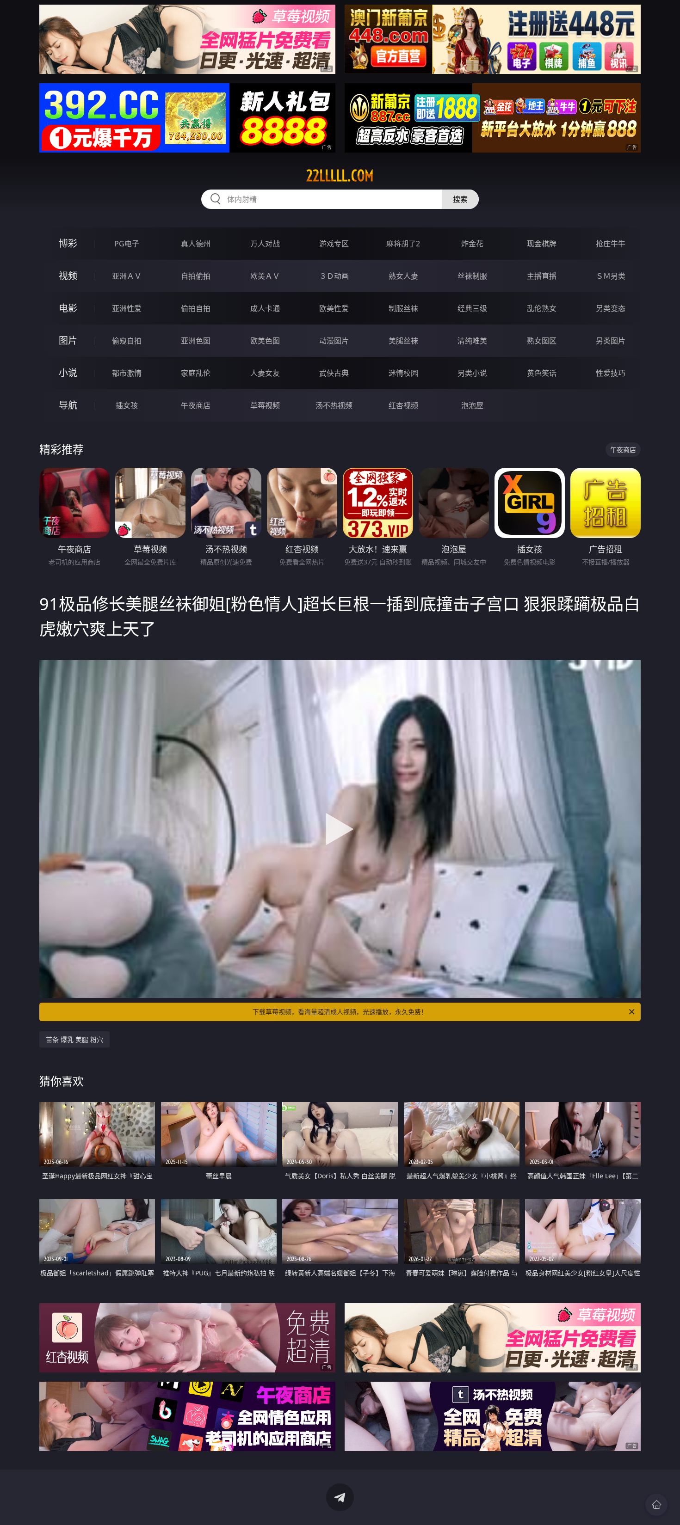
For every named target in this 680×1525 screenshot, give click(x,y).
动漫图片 (334, 341)
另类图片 (610, 341)
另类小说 (472, 373)
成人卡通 (265, 308)
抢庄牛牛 (610, 244)
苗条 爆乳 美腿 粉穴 (74, 1039)
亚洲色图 (195, 341)
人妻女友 (265, 373)
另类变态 (610, 308)
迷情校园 (403, 373)
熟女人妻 (403, 276)
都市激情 (127, 373)
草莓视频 (265, 405)
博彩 (68, 243)
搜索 (460, 199)
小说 (68, 373)
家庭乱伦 (195, 373)
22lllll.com (340, 175)
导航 (68, 405)
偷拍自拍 (195, 308)
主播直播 (541, 276)
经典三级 (472, 308)
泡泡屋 (472, 405)
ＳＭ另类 (610, 276)
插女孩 (127, 405)
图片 (68, 340)
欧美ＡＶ (265, 276)
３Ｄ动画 (334, 276)
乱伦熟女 (541, 308)
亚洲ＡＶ (127, 276)
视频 (68, 275)
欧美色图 (265, 341)
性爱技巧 (610, 373)
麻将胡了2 (403, 244)
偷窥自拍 (127, 341)
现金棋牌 (541, 244)
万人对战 (265, 244)
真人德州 (195, 244)
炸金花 (472, 244)
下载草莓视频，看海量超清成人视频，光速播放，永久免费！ (340, 1011)
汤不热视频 (333, 405)
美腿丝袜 (403, 341)
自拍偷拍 (195, 276)
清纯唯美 (472, 341)
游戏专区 (334, 244)
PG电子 (126, 244)
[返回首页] (656, 1505)
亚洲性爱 (127, 308)
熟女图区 (541, 341)
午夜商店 (195, 405)
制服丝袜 (403, 308)
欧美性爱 (334, 308)
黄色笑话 (541, 373)
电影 (68, 308)
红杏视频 (403, 405)
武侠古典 (334, 373)
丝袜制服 (472, 276)
